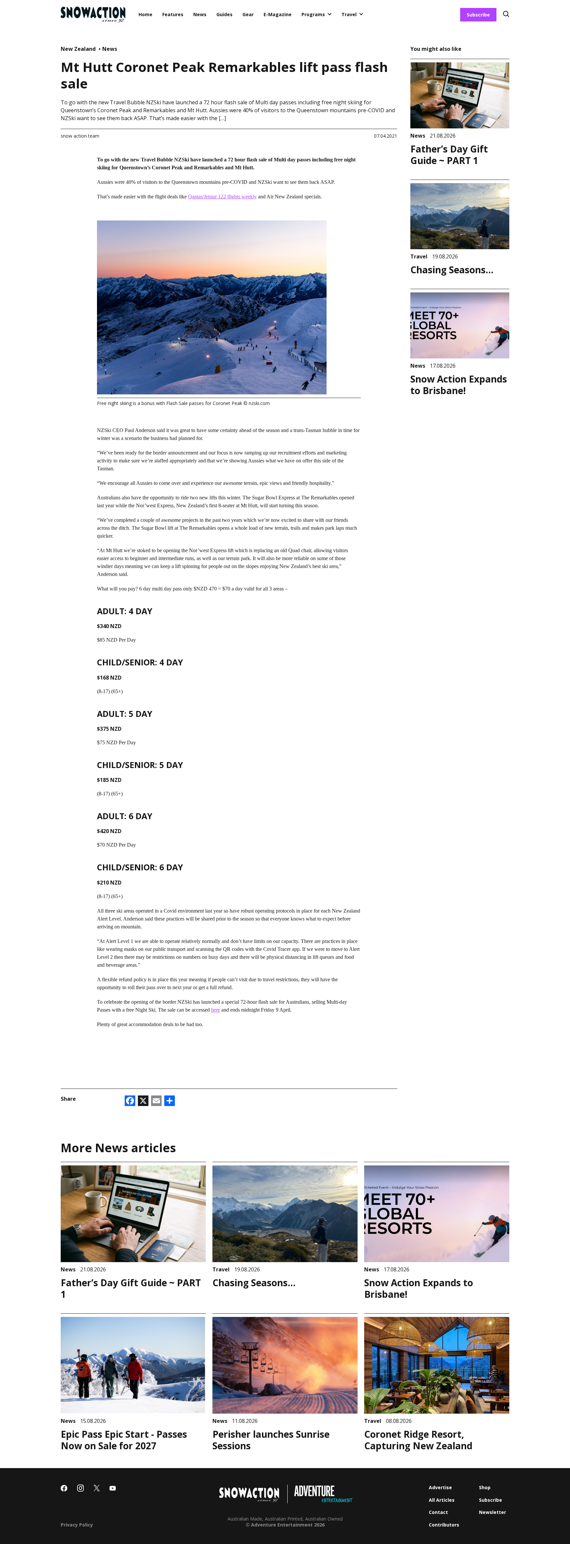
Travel (349, 14)
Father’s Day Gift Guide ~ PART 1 (449, 155)
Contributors (444, 1525)
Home (145, 14)
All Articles (442, 1500)
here (215, 1010)
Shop (485, 1487)
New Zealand (79, 48)
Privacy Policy (77, 1525)
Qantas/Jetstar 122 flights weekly (222, 196)
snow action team (80, 136)
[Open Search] (506, 14)
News (199, 14)
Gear (248, 14)
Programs (313, 14)
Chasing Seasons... (451, 269)
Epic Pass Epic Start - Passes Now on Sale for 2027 (124, 1440)
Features (172, 14)
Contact (438, 1512)
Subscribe (478, 15)
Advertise (440, 1487)
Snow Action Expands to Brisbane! (458, 385)
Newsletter (492, 1512)
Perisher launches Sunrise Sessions (271, 1440)
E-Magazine (278, 14)
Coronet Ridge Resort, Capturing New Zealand (418, 1440)
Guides (224, 14)
